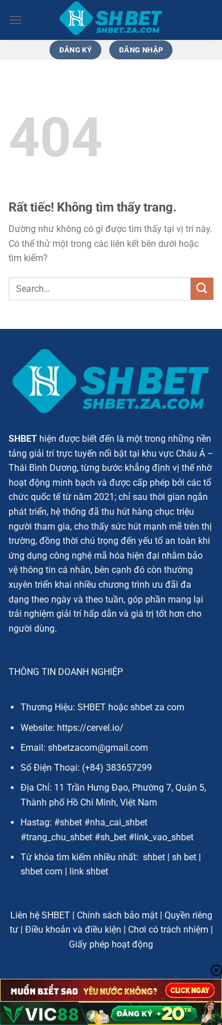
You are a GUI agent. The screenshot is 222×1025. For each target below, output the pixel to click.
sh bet (184, 857)
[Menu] (15, 20)
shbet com (41, 871)
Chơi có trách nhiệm (168, 929)
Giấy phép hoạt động (111, 944)
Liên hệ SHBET (40, 915)
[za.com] (111, 20)
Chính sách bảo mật (117, 915)
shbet (154, 857)
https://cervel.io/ (90, 727)
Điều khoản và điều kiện (73, 929)
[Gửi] (202, 289)
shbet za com (157, 707)
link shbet (88, 871)
